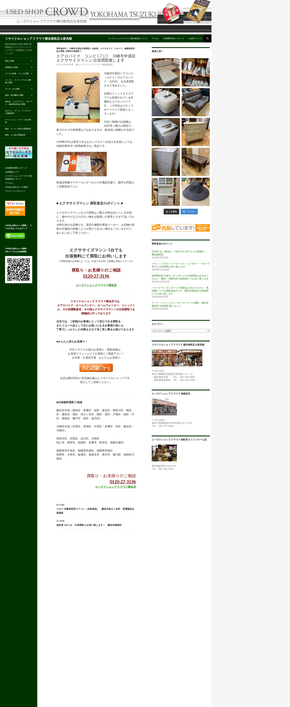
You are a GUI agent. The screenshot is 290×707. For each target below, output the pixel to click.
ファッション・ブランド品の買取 (18, 120)
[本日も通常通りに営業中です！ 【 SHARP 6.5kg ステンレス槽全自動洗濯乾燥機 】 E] (166, 132)
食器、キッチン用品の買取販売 (18, 129)
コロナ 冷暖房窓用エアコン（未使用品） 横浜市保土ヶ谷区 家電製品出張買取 (95, 508)
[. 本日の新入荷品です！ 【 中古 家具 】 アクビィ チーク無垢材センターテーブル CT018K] (196, 162)
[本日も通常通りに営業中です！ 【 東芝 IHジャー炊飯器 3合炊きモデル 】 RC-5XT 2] (166, 102)
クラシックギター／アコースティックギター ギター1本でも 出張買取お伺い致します (180, 265)
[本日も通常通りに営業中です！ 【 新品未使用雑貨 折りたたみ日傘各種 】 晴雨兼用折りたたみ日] (196, 72)
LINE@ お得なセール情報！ (17, 187)
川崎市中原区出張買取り (80, 48)
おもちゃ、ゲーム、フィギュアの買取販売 (18, 111)
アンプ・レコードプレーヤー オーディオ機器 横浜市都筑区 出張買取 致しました (180, 304)
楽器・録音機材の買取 (14, 95)
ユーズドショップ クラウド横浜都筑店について (127, 38)
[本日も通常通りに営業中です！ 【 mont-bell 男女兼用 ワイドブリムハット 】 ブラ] (196, 192)
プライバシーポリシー (15, 191)
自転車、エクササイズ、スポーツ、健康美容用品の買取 (18, 102)
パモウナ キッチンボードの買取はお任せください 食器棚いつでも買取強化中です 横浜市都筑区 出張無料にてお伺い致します (180, 290)
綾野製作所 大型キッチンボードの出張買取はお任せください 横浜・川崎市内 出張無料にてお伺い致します (180, 277)
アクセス (155, 38)
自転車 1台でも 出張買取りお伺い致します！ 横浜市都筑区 (89, 523)
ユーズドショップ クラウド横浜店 (96, 285)
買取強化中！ (62, 48)
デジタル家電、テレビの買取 (17, 73)
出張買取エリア (12, 172)
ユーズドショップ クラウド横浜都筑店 (95, 64)
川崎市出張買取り (73, 51)
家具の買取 (9, 61)
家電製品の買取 (11, 67)
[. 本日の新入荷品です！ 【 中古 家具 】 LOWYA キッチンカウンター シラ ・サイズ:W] (196, 132)
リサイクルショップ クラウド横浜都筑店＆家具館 (38, 38)
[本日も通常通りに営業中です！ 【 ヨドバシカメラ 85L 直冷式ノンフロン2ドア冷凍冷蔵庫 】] (166, 162)
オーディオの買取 (12, 89)
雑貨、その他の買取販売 (15, 135)
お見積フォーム (194, 38)
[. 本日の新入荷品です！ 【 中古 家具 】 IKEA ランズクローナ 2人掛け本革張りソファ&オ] (166, 72)
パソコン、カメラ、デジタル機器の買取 (18, 81)
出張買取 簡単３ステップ (173, 38)
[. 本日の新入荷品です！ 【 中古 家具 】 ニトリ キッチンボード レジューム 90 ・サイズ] (166, 192)
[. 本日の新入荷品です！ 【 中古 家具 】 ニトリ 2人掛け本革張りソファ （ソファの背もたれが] (196, 102)
